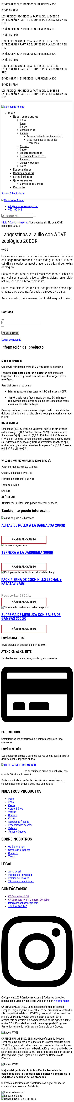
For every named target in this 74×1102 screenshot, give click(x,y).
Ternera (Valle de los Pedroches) (44, 136)
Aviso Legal (14, 871)
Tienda (11, 856)
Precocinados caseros (33, 156)
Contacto (19, 187)
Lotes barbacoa (23, 177)
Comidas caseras (23, 173)
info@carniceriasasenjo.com (23, 206)
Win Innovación (61, 1000)
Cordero (24, 146)
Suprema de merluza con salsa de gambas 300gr (31, 617)
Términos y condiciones (21, 881)
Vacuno (24, 133)
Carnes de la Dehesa (31, 183)
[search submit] (35, 216)
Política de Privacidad (20, 874)
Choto (23, 149)
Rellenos (25, 159)
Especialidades (22, 169)
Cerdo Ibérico (27, 130)
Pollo (23, 120)
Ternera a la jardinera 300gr (27, 552)
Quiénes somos (22, 180)
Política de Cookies (18, 878)
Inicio (11, 113)
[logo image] (12, 200)
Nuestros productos (25, 116)
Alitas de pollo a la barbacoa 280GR (33, 525)
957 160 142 (15, 209)
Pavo (22, 123)
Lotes (23, 166)
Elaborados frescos (31, 153)
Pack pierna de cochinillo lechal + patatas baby (31, 581)
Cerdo (23, 126)
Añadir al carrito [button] (24, 539)
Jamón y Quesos (29, 162)
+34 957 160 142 (17, 906)
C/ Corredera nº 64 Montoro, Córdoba (28, 899)
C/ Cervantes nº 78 (18, 896)
